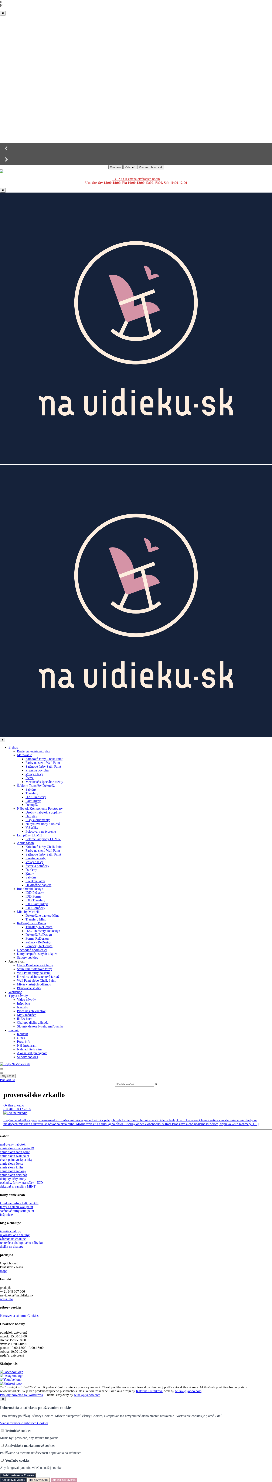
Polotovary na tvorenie (41, 831)
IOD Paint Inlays (37, 904)
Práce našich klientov (31, 1011)
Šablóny (31, 789)
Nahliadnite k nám (29, 1049)
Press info (23, 1041)
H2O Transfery (36, 797)
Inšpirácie (23, 1003)
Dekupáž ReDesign (39, 934)
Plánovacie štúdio (29, 988)
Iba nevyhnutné (38, 1479)
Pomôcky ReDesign (39, 946)
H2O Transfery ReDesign (43, 931)
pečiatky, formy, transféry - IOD (21, 1182)
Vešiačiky (32, 827)
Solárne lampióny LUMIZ (43, 839)
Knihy (30, 873)
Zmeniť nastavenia (63, 1479)
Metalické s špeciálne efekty (44, 782)
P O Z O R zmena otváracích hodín (136, 179)
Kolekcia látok (35, 881)
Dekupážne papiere (38, 885)
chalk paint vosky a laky (16, 1159)
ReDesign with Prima (31, 923)
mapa (3, 1271)
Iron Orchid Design (30, 889)
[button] (136, 148)
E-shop (13, 747)
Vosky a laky (34, 774)
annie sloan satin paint (15, 1152)
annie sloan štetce (11, 1163)
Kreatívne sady (36, 858)
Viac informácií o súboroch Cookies (24, 1423)
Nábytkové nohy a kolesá (43, 824)
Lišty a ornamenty (38, 820)
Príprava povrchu (37, 770)
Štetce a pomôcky (37, 866)
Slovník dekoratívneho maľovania (40, 1026)
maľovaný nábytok (13, 1144)
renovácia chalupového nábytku (21, 1242)
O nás (21, 1038)
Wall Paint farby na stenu (34, 973)
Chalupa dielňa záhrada (32, 1022)
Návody (22, 1007)
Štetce (30, 778)
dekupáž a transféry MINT (18, 1186)
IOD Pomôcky (35, 908)
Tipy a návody (18, 996)
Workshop (15, 992)
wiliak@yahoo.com (188, 1391)
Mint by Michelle (28, 911)
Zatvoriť (130, 167)
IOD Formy (33, 896)
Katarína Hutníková (149, 1391)
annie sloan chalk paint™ (17, 1148)
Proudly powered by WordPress (21, 1395)
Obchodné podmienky (32, 950)
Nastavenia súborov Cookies (19, 1315)
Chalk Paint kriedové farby (35, 965)
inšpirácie (6, 1214)
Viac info (115, 167)
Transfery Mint (35, 919)
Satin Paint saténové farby (34, 969)
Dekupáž (32, 804)
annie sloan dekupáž (13, 1175)
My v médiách (26, 1015)
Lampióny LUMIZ (29, 835)
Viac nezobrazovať (150, 167)
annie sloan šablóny (13, 1171)
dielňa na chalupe (11, 1246)
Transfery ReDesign (39, 927)
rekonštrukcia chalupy (15, 1235)
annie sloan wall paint (14, 1156)
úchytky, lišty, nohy (13, 1179)
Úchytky (31, 816)
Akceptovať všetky (13, 1479)
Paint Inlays (33, 801)
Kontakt (13, 1030)
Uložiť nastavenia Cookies (18, 1475)
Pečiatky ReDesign (38, 942)
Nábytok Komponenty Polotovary (40, 808)
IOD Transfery (35, 900)
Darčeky (31, 869)
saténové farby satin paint (17, 1211)
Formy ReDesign (37, 938)
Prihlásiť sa (7, 1080)
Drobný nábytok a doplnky (44, 812)
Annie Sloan (25, 843)
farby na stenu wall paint (16, 1207)
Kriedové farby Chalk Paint (44, 759)
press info (6, 1299)
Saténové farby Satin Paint (43, 766)
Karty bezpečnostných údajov (37, 954)
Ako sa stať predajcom (32, 1053)
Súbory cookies (27, 957)
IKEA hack (24, 1018)
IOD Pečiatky (35, 892)
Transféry (32, 793)
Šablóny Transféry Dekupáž (36, 785)
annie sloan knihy (12, 1167)
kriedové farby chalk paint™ (19, 1203)
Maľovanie (24, 755)
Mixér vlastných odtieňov (34, 984)
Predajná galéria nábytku (33, 751)
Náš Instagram (26, 1045)
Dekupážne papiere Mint (42, 915)
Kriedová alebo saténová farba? (38, 976)
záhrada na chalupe (13, 1239)
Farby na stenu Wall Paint (43, 762)
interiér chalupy (10, 1231)
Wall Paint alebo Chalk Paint (36, 980)
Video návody (26, 999)
